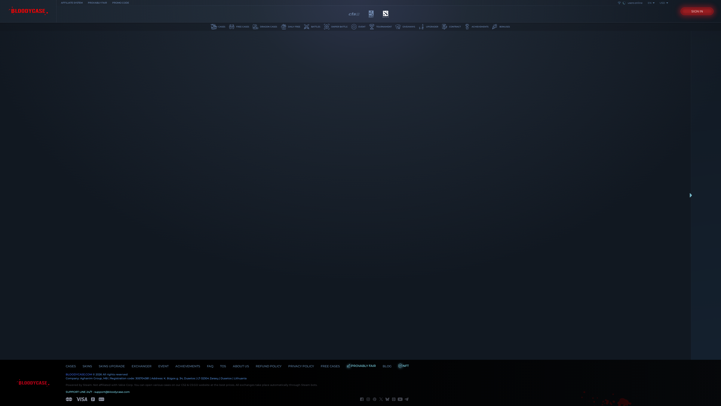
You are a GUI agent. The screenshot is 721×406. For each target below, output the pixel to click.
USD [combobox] (662, 2)
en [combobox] (650, 2)
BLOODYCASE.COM (79, 374)
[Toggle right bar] (691, 195)
